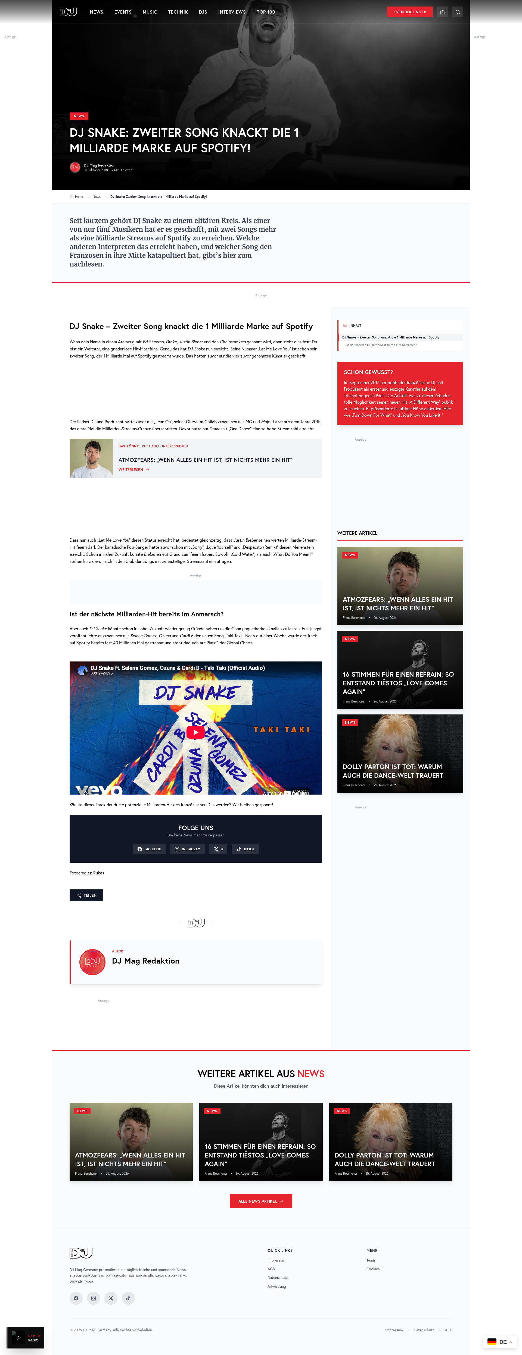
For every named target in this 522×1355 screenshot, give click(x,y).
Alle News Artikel (257, 1201)
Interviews (232, 12)
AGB (271, 1268)
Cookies (373, 1268)
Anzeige (10, 37)
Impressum (276, 1260)
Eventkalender (410, 12)
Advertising (277, 1286)
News (97, 12)
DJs (203, 12)
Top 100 (266, 12)
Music (150, 12)
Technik (178, 12)
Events (123, 12)
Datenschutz (278, 1277)
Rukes (98, 873)
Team (370, 1260)
